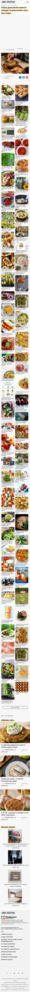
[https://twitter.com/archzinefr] (19, 973)
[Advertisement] (15, 31)
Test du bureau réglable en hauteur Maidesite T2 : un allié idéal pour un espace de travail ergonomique (15, 846)
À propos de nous (6, 934)
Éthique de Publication (8, 951)
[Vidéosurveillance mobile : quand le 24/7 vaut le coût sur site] (15, 863)
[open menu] (27, 2)
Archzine (9, 2)
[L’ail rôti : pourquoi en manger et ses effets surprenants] (15, 800)
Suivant (20, 49)
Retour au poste (9, 77)
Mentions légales (7, 959)
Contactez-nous (6, 954)
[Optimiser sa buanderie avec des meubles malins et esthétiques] (15, 883)
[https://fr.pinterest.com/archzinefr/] (22, 973)
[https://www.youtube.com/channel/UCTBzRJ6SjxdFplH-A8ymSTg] (15, 973)
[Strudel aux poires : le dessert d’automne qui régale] (15, 766)
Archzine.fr (9, 913)
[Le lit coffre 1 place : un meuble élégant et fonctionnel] (15, 902)
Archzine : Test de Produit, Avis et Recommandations (12, 940)
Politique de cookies (7, 946)
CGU (2, 931)
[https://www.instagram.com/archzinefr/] (11, 973)
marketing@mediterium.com (12, 927)
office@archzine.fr (18, 928)
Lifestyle (6, 5)
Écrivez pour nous (7, 937)
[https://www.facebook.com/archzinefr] (7, 973)
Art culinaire (13, 5)
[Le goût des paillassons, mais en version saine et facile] (15, 732)
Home (2, 5)
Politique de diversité (8, 944)
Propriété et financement (9, 957)
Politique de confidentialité (10, 949)
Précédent (10, 49)
